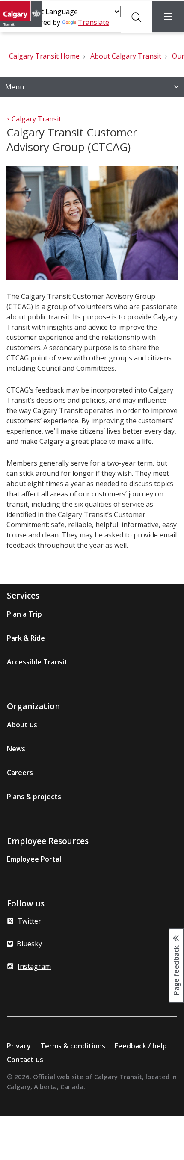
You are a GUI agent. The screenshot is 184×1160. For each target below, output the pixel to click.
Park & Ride (26, 638)
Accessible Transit (37, 662)
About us (22, 724)
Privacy (19, 1046)
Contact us (25, 1059)
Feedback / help (141, 1046)
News (16, 748)
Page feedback (176, 969)
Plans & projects (34, 796)
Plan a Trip (24, 614)
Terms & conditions (72, 1046)
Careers (20, 772)
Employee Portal (34, 859)
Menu (14, 87)
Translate (93, 22)
